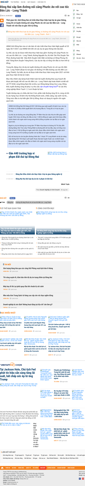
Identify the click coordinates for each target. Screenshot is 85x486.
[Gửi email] (68, 15)
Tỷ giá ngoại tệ (19, 455)
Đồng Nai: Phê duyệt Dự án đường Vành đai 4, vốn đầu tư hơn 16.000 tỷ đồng (17, 238)
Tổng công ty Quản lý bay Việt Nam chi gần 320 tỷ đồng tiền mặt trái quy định (11, 325)
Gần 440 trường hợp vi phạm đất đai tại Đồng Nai (24, 155)
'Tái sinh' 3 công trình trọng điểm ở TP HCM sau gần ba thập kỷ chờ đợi (54, 238)
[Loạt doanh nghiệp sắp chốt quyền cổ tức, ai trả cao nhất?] (11, 340)
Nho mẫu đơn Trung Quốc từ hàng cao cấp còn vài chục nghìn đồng (28, 295)
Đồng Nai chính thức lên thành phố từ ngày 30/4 (17, 254)
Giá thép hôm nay (8, 458)
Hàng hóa (6, 271)
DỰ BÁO (14, 468)
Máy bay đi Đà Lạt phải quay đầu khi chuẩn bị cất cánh (23, 286)
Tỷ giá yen (36, 455)
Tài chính (56, 381)
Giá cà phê (61, 455)
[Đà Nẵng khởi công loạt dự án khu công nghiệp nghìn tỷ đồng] (53, 222)
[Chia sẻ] (2, 25)
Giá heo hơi (52, 455)
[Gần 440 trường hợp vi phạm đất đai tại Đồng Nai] (56, 160)
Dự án (23, 2)
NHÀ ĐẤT (42, 468)
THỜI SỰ (7, 468)
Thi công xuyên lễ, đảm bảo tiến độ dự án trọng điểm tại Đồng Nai (27, 277)
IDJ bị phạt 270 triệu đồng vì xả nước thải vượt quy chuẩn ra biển (62, 393)
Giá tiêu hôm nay (70, 455)
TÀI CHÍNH (35, 468)
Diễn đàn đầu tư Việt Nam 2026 (69, 458)
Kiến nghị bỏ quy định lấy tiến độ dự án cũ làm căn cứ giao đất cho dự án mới (54, 253)
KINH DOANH (71, 468)
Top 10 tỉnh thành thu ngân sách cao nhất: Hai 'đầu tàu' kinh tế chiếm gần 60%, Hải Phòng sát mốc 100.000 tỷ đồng (16, 231)
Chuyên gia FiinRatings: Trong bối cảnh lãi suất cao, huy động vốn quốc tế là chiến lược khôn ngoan (62, 374)
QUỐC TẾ (28, 468)
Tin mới (7, 264)
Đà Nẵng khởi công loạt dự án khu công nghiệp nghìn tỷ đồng (51, 232)
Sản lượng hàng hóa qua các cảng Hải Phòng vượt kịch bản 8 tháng (28, 268)
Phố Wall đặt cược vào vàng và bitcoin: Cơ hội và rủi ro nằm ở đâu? (36, 435)
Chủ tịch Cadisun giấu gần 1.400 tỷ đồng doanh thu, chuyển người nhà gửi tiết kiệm (59, 326)
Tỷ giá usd (28, 455)
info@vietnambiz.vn (12, 482)
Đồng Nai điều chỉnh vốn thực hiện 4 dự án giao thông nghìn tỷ (39, 174)
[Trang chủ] (2, 20)
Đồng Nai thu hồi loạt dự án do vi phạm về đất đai (34, 179)
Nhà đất (4, 2)
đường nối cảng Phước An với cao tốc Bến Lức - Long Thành (33, 202)
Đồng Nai (10, 202)
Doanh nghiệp (4, 331)
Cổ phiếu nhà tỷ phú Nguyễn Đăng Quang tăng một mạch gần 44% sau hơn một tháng (35, 325)
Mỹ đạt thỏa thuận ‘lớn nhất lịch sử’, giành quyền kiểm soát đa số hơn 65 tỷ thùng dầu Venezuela (35, 349)
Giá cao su (42, 458)
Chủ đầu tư (42, 2)
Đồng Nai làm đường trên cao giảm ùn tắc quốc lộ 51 (17, 249)
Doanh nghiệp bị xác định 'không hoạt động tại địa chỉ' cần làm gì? (27, 304)
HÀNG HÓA (21, 468)
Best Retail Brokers (52, 458)
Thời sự (5, 280)
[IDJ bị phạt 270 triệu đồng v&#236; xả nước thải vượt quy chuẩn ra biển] (46, 394)
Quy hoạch (31, 2)
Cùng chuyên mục (46, 208)
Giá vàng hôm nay (8, 455)
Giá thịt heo (27, 458)
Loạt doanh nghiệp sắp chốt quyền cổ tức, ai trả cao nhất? (10, 344)
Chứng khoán (28, 331)
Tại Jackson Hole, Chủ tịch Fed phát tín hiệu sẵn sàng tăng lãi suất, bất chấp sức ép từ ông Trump (59, 349)
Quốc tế (26, 355)
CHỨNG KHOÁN (51, 468)
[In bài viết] (66, 16)
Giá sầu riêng (18, 458)
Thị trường (15, 2)
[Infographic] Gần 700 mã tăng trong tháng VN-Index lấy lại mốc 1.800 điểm (61, 413)
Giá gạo (35, 458)
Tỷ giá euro (44, 455)
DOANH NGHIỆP (61, 468)
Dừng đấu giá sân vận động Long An (49, 243)
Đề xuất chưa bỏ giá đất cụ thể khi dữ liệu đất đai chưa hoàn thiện (53, 247)
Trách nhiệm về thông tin (10, 484)
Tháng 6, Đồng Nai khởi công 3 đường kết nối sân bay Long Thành (17, 244)
